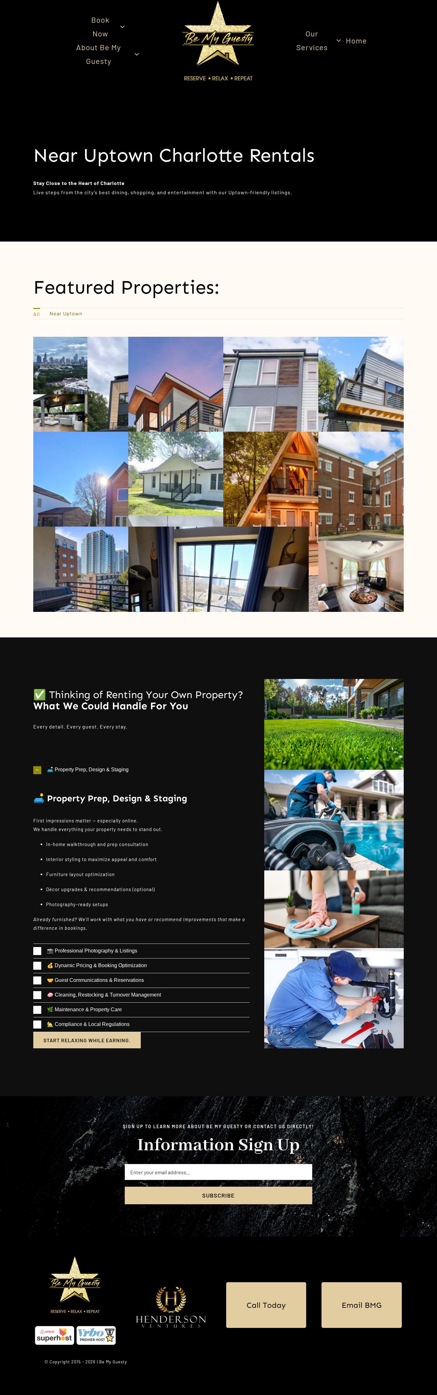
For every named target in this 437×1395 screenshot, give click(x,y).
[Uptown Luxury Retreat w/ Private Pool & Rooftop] (123, 341)
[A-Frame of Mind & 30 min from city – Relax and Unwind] (313, 436)
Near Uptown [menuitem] (66, 313)
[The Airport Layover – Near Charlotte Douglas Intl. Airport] (218, 436)
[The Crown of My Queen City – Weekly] (123, 531)
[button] (141, 770)
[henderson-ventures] (171, 1283)
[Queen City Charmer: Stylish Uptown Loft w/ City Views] (218, 531)
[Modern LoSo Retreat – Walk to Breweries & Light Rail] (313, 341)
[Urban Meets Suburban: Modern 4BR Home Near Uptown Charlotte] (123, 436)
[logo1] (75, 1258)
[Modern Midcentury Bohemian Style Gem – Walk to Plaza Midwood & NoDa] (218, 341)
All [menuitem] (36, 314)
